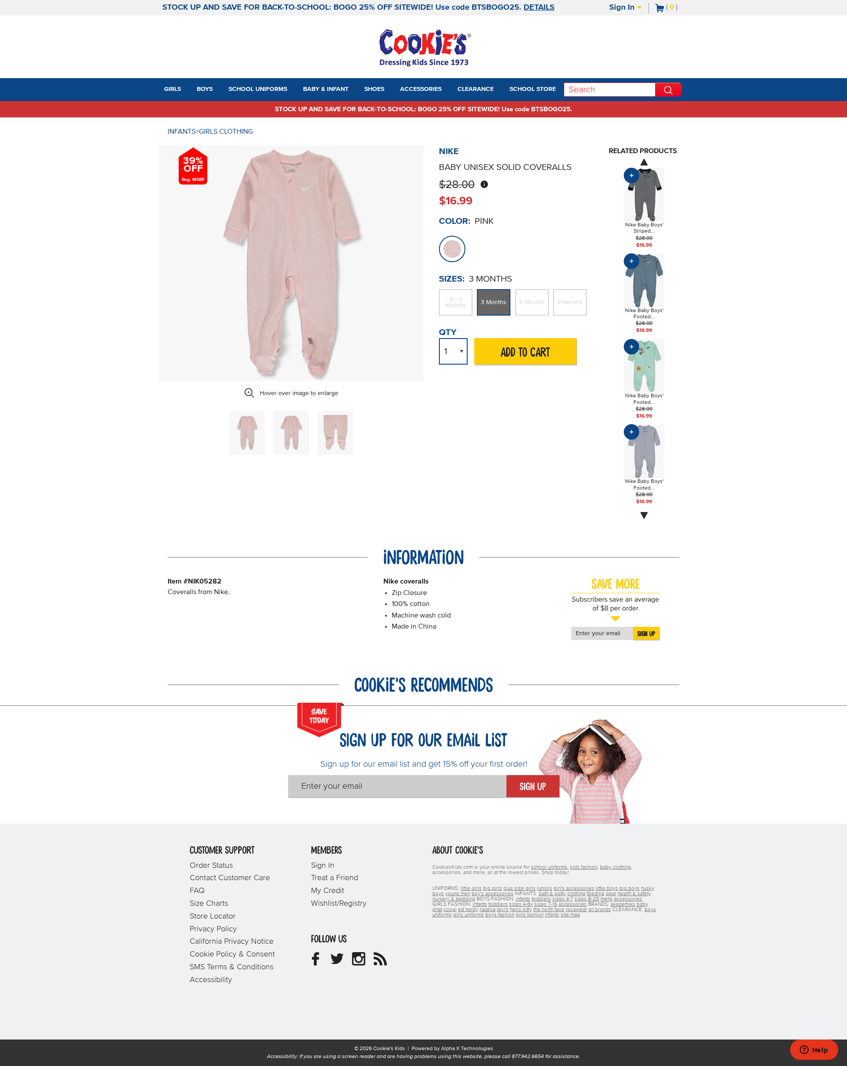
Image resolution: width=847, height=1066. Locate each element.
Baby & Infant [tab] (326, 89)
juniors (544, 888)
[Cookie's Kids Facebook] (315, 962)
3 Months (493, 302)
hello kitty (521, 909)
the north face (548, 909)
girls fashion (529, 915)
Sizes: (452, 279)
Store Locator (213, 916)
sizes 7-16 (545, 904)
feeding (595, 893)
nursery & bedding (453, 899)
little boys (607, 888)
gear (611, 893)
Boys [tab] (205, 89)
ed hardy (468, 909)
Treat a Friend (334, 878)
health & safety (634, 893)
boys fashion (499, 915)
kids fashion (583, 867)
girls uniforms (468, 915)
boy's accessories (492, 893)
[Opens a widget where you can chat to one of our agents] (814, 1051)
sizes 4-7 (562, 899)
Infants (181, 131)
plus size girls (519, 888)
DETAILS (539, 7)
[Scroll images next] (644, 515)
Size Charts (209, 904)
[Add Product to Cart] (631, 175)
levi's (503, 909)
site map (570, 915)
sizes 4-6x (521, 904)
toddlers (541, 899)
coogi (450, 909)
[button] (188, 89)
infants (523, 899)
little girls (471, 888)
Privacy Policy (213, 929)
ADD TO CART (525, 353)
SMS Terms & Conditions (232, 967)
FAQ (197, 891)
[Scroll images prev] (644, 162)
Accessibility (211, 980)
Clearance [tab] (475, 89)
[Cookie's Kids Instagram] (358, 962)
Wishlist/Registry (339, 904)
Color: (454, 221)
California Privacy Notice (232, 941)
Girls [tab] (172, 89)
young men (457, 893)
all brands (599, 909)
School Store (533, 89)
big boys (629, 888)
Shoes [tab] (374, 89)
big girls (492, 888)
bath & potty (552, 893)
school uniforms (549, 867)
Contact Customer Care (230, 878)
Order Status (211, 866)
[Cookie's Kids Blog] (380, 962)
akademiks (623, 904)
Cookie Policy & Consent (232, 954)
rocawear (576, 909)
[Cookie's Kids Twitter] (337, 962)
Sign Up (646, 633)
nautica (487, 909)
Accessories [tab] (421, 89)
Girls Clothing (226, 131)
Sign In (623, 7)
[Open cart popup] (681, 8)
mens (606, 899)
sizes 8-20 (586, 899)
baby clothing (615, 867)
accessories (628, 899)
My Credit (327, 891)
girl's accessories (574, 888)
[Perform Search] (668, 90)
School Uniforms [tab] (258, 89)
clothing (576, 893)
